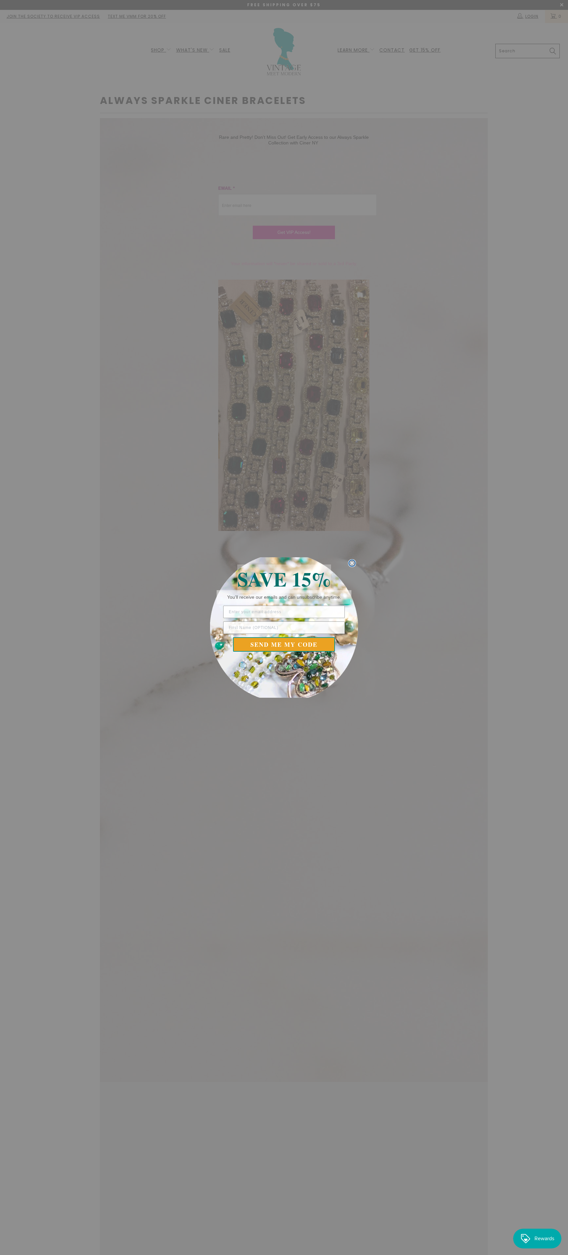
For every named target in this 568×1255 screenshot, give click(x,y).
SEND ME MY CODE (284, 644)
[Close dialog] (352, 563)
